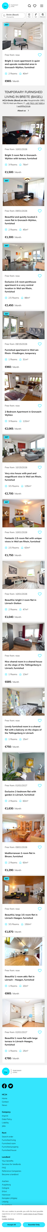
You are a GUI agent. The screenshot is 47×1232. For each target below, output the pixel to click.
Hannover (6, 1195)
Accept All (11, 1225)
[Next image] (41, 36)
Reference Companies (11, 1171)
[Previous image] (6, 36)
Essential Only (34, 1225)
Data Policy (7, 1119)
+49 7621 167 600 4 (35, 103)
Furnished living (9, 1140)
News (4, 1105)
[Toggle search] (29, 5)
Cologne (5, 1188)
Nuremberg (7, 1205)
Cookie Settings (8, 1219)
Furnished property (10, 1147)
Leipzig (5, 1201)
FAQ (4, 1167)
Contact (5, 1102)
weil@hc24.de (24, 106)
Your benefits (7, 1161)
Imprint (5, 1116)
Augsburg (6, 1184)
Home (4, 1098)
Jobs (4, 1126)
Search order (7, 1136)
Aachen (5, 1181)
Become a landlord (10, 1174)
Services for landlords (11, 1164)
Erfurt (4, 1191)
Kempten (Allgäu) (9, 1198)
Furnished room (9, 1143)
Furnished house (9, 1150)
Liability (5, 1122)
